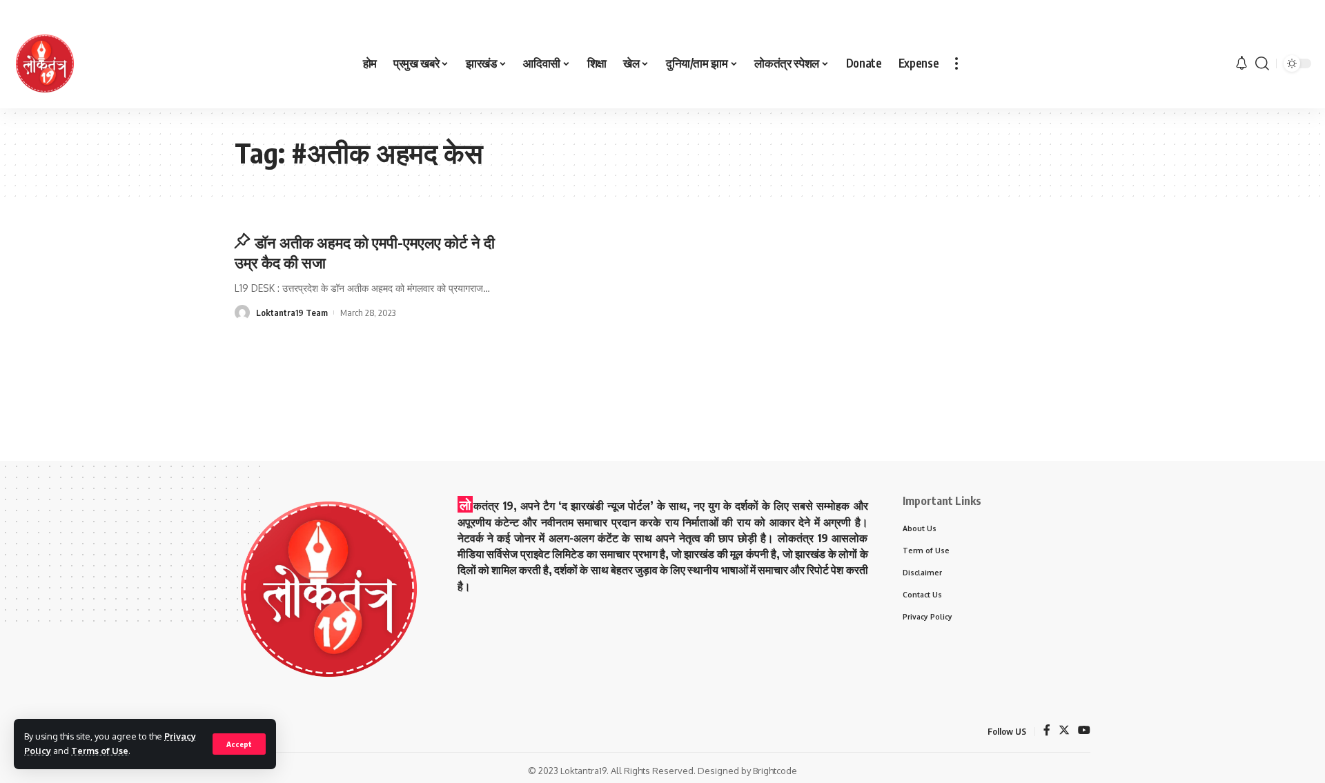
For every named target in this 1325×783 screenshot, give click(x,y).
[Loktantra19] (45, 63)
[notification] (1241, 63)
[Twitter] (1064, 731)
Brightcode (775, 770)
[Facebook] (1046, 731)
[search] (1262, 63)
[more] (956, 63)
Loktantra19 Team (292, 312)
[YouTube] (1084, 731)
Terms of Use (99, 750)
